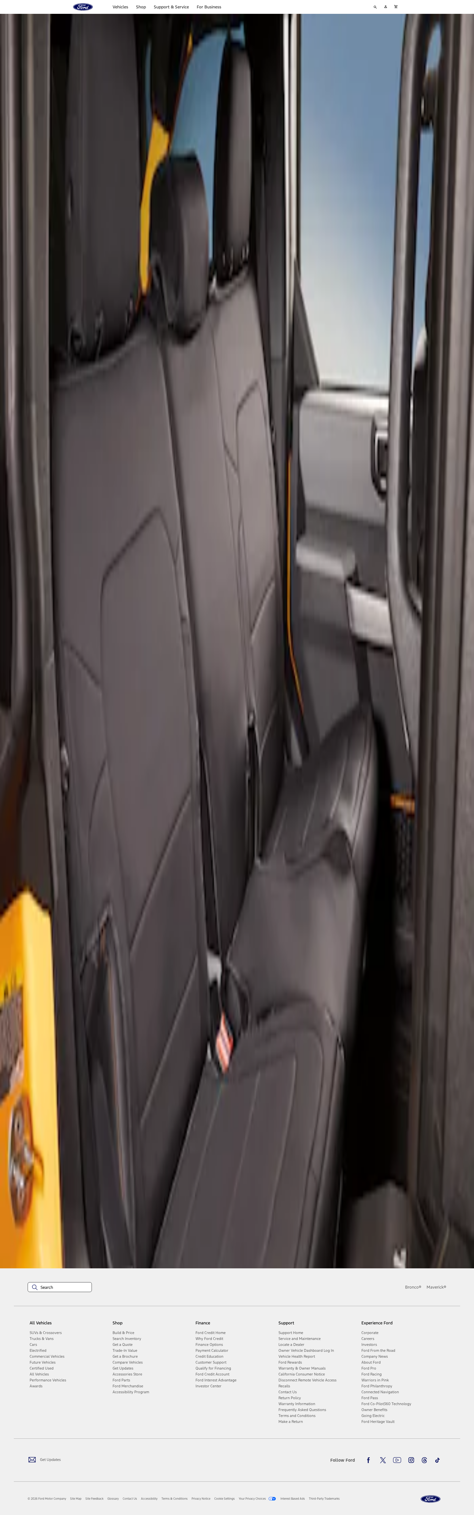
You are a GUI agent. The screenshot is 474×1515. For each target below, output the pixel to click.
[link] (75, 1498)
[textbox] (60, 1287)
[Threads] (424, 1460)
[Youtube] (397, 1460)
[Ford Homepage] (430, 1499)
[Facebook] (370, 1460)
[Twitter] (383, 1460)
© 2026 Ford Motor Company (47, 1498)
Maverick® (436, 1287)
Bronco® (413, 1287)
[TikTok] (437, 1460)
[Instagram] (411, 1460)
